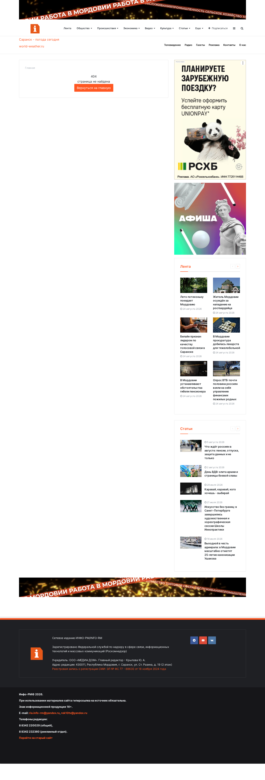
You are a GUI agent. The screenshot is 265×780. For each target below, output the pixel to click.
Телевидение (172, 45)
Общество (83, 28)
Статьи (183, 28)
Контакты (229, 45)
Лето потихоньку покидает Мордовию (192, 300)
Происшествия (106, 28)
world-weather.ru (31, 46)
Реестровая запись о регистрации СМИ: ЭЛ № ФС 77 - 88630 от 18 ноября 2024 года (109, 668)
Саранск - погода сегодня (39, 39)
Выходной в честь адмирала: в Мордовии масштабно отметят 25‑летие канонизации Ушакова (220, 551)
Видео (149, 28)
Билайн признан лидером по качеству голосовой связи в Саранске (192, 344)
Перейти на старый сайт (36, 737)
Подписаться (220, 28)
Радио (188, 45)
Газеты (200, 45)
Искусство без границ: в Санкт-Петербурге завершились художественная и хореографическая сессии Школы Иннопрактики (220, 518)
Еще (198, 28)
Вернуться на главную (94, 88)
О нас (242, 45)
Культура (165, 28)
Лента (67, 28)
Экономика (130, 28)
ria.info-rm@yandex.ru (44, 713)
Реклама (214, 45)
